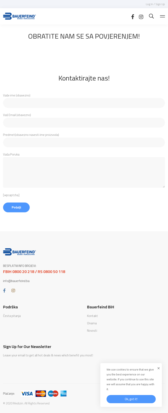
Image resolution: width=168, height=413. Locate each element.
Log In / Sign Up (155, 4)
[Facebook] (132, 16)
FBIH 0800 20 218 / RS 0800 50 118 (34, 272)
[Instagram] (141, 16)
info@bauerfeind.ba (16, 281)
